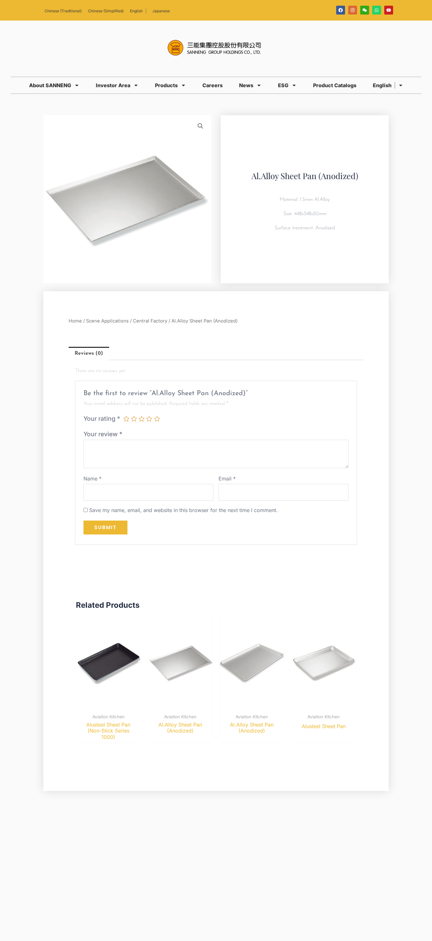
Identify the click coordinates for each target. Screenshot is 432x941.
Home (75, 321)
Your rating (101, 418)
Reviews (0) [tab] (89, 353)
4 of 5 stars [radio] (149, 419)
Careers (212, 85)
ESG (283, 85)
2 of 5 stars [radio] (134, 419)
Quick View (108, 704)
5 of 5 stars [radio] (157, 419)
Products (166, 85)
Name (92, 478)
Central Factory (150, 321)
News (246, 85)
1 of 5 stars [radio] (126, 419)
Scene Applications (107, 321)
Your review (102, 434)
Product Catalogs (334, 85)
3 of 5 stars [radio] (142, 419)
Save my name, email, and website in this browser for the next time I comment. (183, 510)
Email (227, 478)
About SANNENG (50, 85)
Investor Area (113, 85)
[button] (200, 126)
